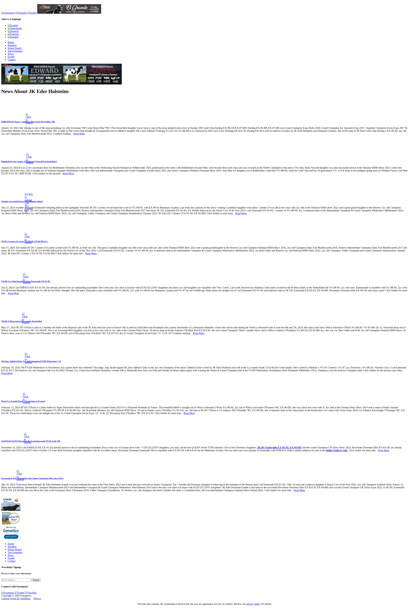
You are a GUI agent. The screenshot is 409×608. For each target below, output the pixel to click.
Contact (11, 59)
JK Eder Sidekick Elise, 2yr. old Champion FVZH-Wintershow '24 (31, 361)
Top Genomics (15, 51)
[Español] (13, 37)
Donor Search (15, 48)
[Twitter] (19, 592)
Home (11, 42)
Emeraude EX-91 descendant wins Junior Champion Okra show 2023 (32, 478)
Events (11, 56)
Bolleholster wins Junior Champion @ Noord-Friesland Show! (29, 161)
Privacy (37, 598)
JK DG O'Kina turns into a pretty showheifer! (21, 321)
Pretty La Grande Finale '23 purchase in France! (23, 401)
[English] (13, 25)
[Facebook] (7, 592)
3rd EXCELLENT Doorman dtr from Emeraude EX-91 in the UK (30, 441)
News (11, 54)
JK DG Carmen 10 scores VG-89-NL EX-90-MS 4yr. (24, 241)
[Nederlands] (15, 28)
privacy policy (253, 604)
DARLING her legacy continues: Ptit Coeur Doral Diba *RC (28, 122)
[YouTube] (31, 592)
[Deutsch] (13, 31)
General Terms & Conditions (16, 598)
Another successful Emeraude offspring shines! (22, 201)
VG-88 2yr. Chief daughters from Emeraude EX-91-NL (25, 281)
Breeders (12, 45)
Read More (79, 133)
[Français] (13, 34)
